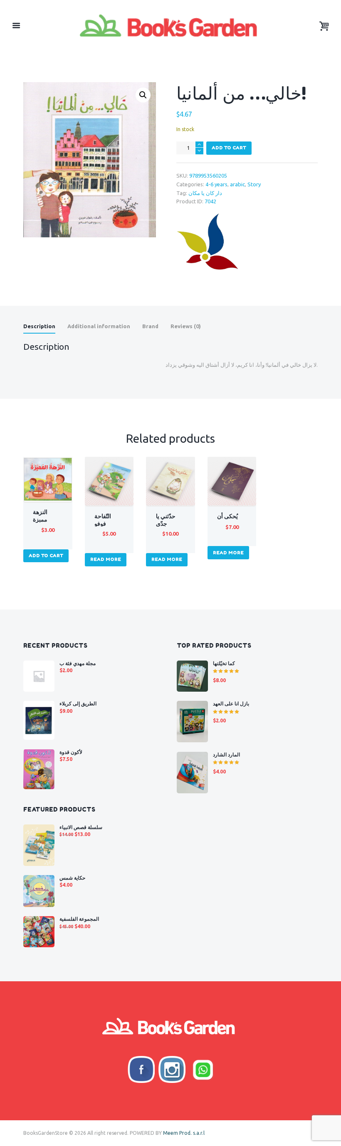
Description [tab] (39, 326)
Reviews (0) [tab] (185, 326)
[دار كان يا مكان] (207, 242)
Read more (105, 559)
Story (254, 184)
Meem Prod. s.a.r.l (184, 1133)
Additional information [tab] (98, 326)
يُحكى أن (227, 516)
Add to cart (229, 148)
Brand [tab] (150, 326)
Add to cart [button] (46, 555)
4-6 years (216, 184)
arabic (237, 184)
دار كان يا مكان (205, 193)
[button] (143, 95)
